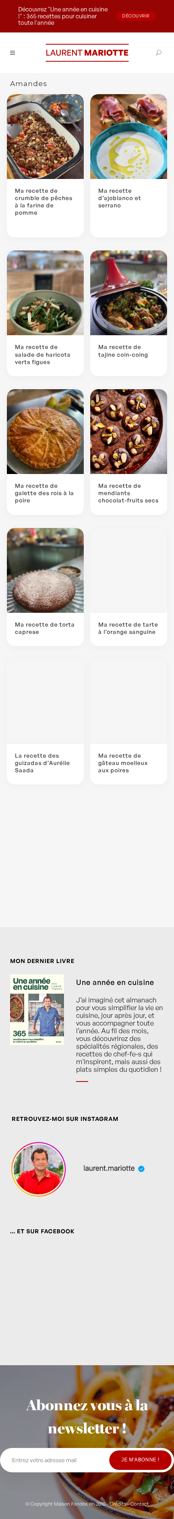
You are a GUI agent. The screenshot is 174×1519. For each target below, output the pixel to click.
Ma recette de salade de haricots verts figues (42, 354)
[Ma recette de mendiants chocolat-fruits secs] (128, 431)
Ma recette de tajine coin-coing (123, 350)
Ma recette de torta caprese (45, 628)
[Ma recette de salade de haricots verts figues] (45, 292)
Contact (139, 1504)
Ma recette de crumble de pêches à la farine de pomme (43, 201)
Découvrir (136, 16)
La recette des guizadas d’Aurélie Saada (42, 763)
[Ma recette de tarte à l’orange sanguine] (128, 570)
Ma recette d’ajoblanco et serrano (119, 198)
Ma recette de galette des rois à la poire (44, 493)
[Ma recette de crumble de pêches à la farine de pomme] (45, 136)
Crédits (118, 1504)
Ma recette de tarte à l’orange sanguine (128, 628)
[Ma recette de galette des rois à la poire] (45, 431)
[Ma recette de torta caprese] (45, 570)
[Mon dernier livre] (37, 1034)
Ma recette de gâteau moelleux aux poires (123, 763)
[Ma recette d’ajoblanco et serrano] (128, 136)
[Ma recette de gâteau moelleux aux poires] (128, 701)
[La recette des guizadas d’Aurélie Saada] (45, 701)
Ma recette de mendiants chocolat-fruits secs (128, 493)
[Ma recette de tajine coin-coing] (128, 292)
